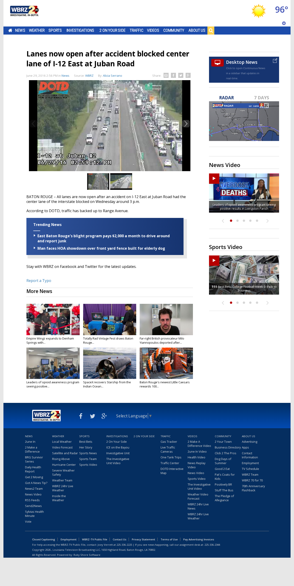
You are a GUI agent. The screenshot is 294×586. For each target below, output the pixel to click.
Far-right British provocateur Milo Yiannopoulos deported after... (162, 340)
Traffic (136, 30)
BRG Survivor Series (34, 459)
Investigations (80, 30)
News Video (33, 494)
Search (211, 30)
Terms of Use (169, 539)
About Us (197, 30)
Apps (245, 447)
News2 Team (34, 488)
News (20, 30)
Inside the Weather (59, 498)
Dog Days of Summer (223, 461)
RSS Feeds (32, 500)
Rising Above (61, 459)
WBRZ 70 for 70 (252, 480)
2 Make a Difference (32, 449)
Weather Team (62, 480)
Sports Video (88, 465)
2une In (30, 442)
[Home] (24, 13)
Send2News (33, 506)
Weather (37, 30)
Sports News (88, 453)
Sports (55, 30)
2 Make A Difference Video (199, 444)
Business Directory (228, 447)
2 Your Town (223, 442)
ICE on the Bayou (117, 447)
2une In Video (197, 451)
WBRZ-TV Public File (94, 539)
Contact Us (119, 539)
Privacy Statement (143, 539)
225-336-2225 (124, 544)
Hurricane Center (64, 465)
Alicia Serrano (112, 75)
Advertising (249, 442)
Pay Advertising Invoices (198, 539)
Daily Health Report (33, 469)
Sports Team (88, 459)
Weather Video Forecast (198, 496)
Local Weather (62, 442)
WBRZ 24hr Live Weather (62, 488)
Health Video (196, 457)
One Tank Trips (171, 457)
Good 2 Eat (222, 469)
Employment (250, 463)
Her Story (85, 447)
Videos (153, 30)
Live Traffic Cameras (168, 449)
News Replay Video (196, 465)
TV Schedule (250, 469)
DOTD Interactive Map (172, 471)
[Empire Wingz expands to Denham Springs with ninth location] (53, 319)
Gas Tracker (169, 442)
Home (10, 30)
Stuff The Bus (224, 490)
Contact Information (250, 455)
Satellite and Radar (65, 453)
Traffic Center (170, 463)
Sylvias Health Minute (34, 514)
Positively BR (223, 484)
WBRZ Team (250, 474)
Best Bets (85, 442)
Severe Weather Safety (63, 472)
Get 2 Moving (34, 477)
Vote (28, 521)
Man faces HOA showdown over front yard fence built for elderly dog (101, 248)
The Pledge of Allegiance (224, 498)
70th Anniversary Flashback (253, 488)
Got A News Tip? (36, 483)
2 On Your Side (112, 30)
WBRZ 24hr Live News (198, 506)
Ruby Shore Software (87, 555)
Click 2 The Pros (225, 453)
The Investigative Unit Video (117, 461)
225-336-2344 (212, 544)
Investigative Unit (118, 453)
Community (173, 30)
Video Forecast (62, 447)
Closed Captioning (43, 539)
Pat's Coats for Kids (225, 476)
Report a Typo (38, 280)
